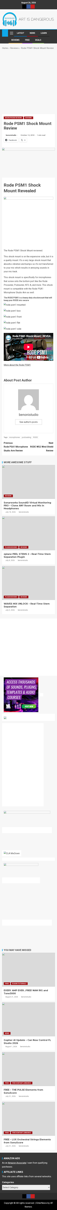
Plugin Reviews (11, 547)
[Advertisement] (28, 81)
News (32, 33)
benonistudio (11, 135)
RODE (35, 437)
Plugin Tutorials (19, 983)
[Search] (52, 33)
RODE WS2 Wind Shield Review (41, 447)
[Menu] (11, 33)
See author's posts (29, 422)
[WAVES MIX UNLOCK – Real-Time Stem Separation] (28, 583)
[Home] (5, 33)
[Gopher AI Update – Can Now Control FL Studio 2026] (28, 1019)
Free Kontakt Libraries (21, 1083)
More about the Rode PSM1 (17, 365)
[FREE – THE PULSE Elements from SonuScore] (28, 1069)
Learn (44, 33)
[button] (11, 33)
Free (27, 40)
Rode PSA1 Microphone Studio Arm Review (16, 447)
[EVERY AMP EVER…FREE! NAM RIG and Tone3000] (28, 970)
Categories (8, 1182)
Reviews (15, 40)
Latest (20, 33)
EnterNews (41, 1203)
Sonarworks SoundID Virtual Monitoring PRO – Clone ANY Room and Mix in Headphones (27, 505)
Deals (38, 40)
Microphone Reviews (13, 118)
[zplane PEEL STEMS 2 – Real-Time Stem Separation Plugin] (28, 533)
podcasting (26, 437)
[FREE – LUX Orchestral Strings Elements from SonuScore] (28, 1119)
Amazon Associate (17, 1163)
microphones (14, 437)
